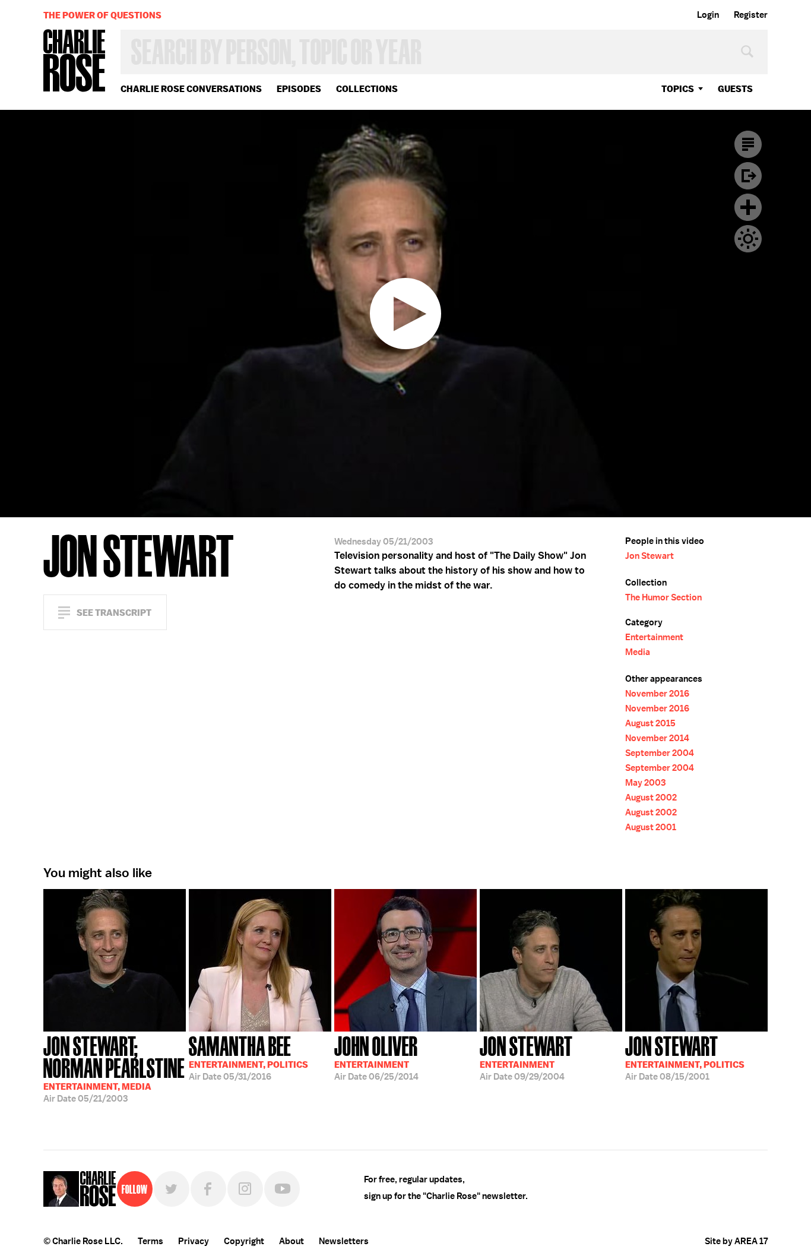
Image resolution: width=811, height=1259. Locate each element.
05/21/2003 (114, 1068)
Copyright (244, 1241)
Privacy (193, 1241)
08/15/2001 (685, 1057)
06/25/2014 (376, 1057)
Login (708, 15)
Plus (748, 207)
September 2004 (659, 753)
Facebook (208, 1189)
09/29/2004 (526, 1057)
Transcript (748, 144)
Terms (150, 1241)
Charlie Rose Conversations (191, 88)
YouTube (282, 1189)
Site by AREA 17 (736, 1241)
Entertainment (654, 637)
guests (735, 88)
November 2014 (657, 738)
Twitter (171, 1189)
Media (637, 652)
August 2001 (650, 827)
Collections (367, 88)
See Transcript (114, 612)
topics (677, 88)
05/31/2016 (248, 1057)
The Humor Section (663, 597)
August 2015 (650, 723)
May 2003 (645, 783)
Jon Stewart (649, 556)
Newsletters (344, 1241)
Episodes (299, 88)
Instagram (245, 1189)
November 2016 (657, 694)
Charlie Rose (74, 61)
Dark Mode (748, 238)
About (291, 1241)
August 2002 (651, 798)
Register (751, 15)
